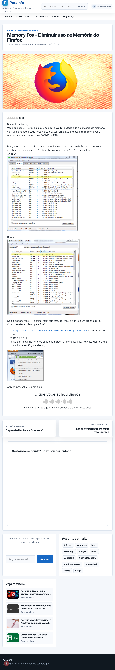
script (78, 570)
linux (94, 545)
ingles (67, 570)
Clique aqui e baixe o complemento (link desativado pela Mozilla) (50, 330)
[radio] (45, 401)
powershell (91, 564)
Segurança (69, 16)
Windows (7, 16)
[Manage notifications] (6, 663)
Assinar (44, 559)
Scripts (55, 16)
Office (28, 16)
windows (82, 545)
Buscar (82, 6)
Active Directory (87, 558)
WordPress (42, 16)
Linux (19, 16)
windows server (72, 564)
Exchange (69, 551)
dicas (94, 551)
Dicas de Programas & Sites (22, 31)
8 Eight (83, 551)
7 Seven (68, 545)
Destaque (69, 558)
